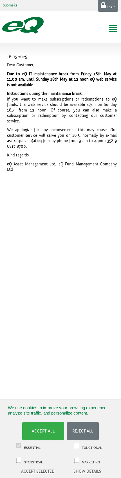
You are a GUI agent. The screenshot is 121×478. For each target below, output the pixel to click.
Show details (87, 471)
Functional (92, 447)
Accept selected (38, 471)
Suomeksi (10, 5)
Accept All (43, 431)
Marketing (91, 462)
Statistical (33, 462)
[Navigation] (112, 28)
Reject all (82, 431)
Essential (32, 447)
